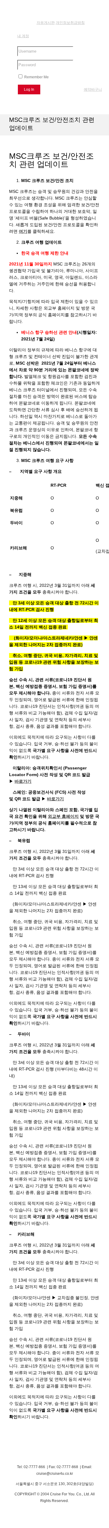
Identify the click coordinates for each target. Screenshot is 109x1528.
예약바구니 (93, 89)
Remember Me (36, 77)
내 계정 (23, 36)
